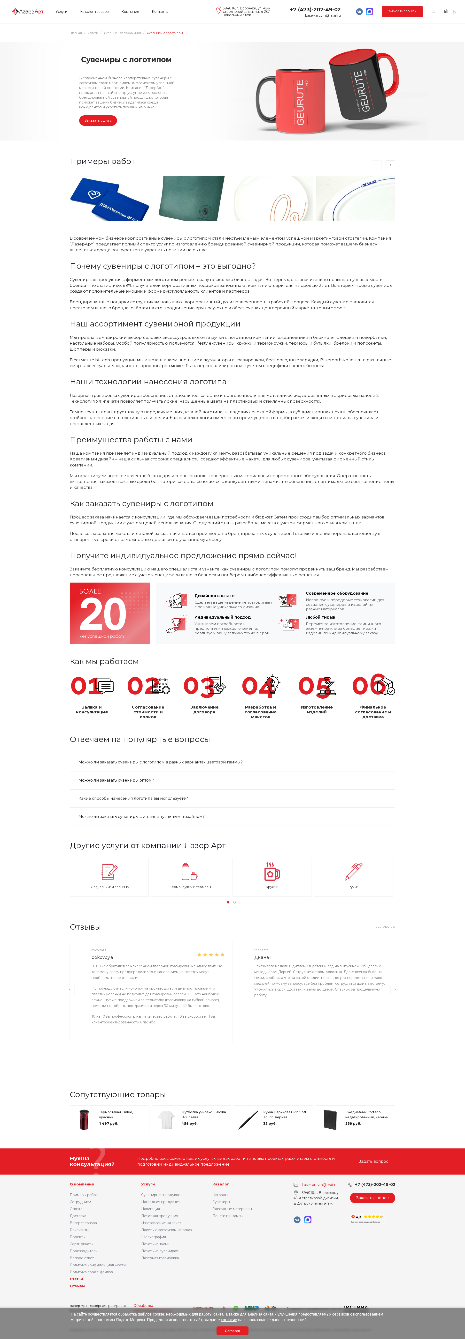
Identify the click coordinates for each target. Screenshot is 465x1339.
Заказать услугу (98, 120)
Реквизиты (79, 1230)
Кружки (272, 887)
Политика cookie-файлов (91, 1272)
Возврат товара (83, 1223)
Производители (84, 1251)
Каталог (220, 1184)
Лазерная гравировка (160, 1258)
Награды (220, 1195)
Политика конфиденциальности (98, 1265)
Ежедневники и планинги (109, 887)
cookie (158, 1314)
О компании (82, 1184)
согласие (229, 1320)
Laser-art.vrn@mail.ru (323, 15)
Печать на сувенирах (159, 1251)
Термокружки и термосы (190, 887)
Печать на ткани (155, 1244)
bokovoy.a (102, 957)
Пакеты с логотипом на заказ (166, 1230)
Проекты (77, 1237)
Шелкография (153, 1237)
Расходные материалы (232, 1209)
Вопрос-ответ (82, 1258)
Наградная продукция (160, 1202)
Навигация (150, 1209)
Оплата (76, 1209)
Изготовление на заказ (161, 1223)
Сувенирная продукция (161, 1195)
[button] (228, 902)
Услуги (148, 1184)
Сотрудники (80, 1202)
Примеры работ (84, 1195)
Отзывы (77, 1286)
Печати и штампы (227, 1216)
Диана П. (264, 957)
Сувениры (221, 1202)
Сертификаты (81, 1244)
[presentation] (377, 165)
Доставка (78, 1216)
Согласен (232, 1331)
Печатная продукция (159, 1216)
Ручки (353, 887)
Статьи (76, 1279)
